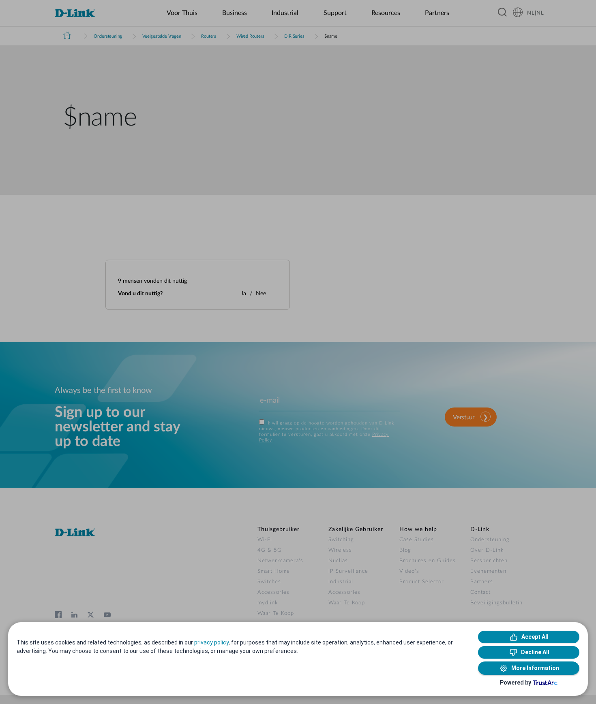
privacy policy (211, 642)
